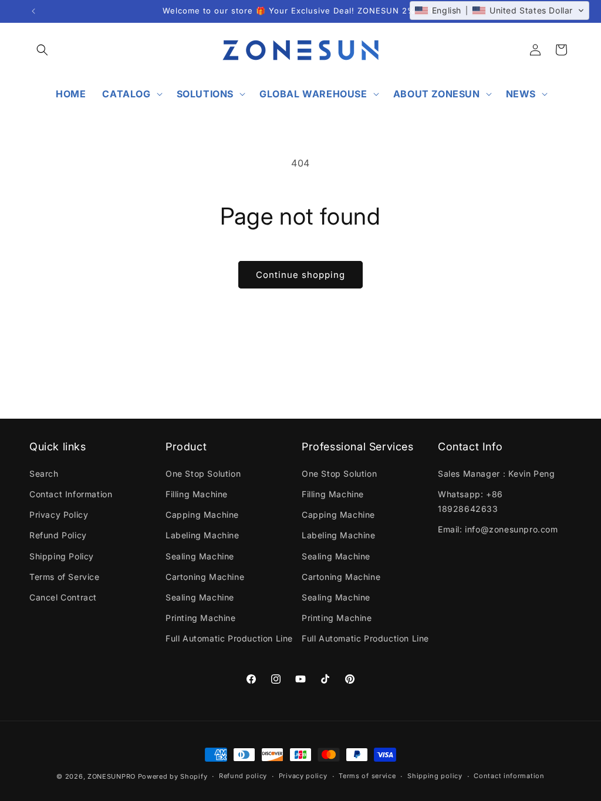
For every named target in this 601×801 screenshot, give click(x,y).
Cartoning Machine (205, 577)
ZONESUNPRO (111, 776)
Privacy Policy (58, 515)
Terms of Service (64, 577)
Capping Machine (202, 515)
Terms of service (367, 776)
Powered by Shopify (173, 776)
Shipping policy (434, 776)
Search (44, 473)
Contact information (509, 776)
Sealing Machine (200, 556)
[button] (42, 50)
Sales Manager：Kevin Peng (496, 473)
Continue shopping (300, 274)
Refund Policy (58, 535)
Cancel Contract (63, 597)
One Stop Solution (203, 473)
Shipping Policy (61, 556)
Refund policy (243, 776)
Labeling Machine (202, 535)
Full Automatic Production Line (229, 638)
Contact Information (70, 494)
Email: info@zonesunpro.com (498, 529)
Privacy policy (303, 776)
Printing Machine (201, 618)
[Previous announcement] (33, 11)
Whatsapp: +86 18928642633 (470, 501)
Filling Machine (197, 494)
